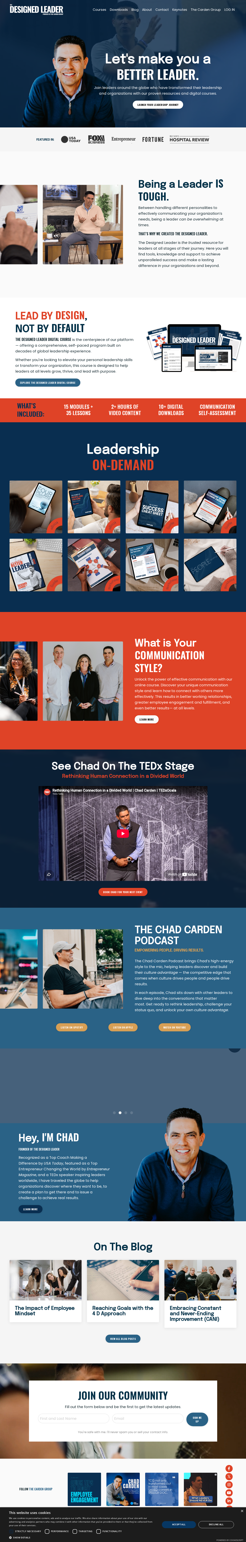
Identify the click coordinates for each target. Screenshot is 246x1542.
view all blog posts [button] (123, 1339)
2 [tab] (120, 1113)
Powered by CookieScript (229, 1540)
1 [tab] (114, 1113)
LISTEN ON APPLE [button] (123, 1027)
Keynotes (179, 9)
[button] (82, 1537)
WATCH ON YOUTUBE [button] (174, 1027)
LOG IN (229, 9)
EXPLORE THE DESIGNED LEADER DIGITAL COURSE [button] (48, 382)
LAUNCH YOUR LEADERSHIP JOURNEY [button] (157, 105)
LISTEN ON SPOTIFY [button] (72, 1027)
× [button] (242, 1511)
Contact (162, 9)
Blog (134, 9)
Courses (99, 9)
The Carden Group (206, 9)
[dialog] (123, 1524)
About (147, 9)
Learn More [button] (146, 719)
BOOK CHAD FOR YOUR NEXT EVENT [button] (123, 892)
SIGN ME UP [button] (197, 1419)
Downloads (119, 9)
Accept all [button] (179, 1524)
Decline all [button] (216, 1524)
